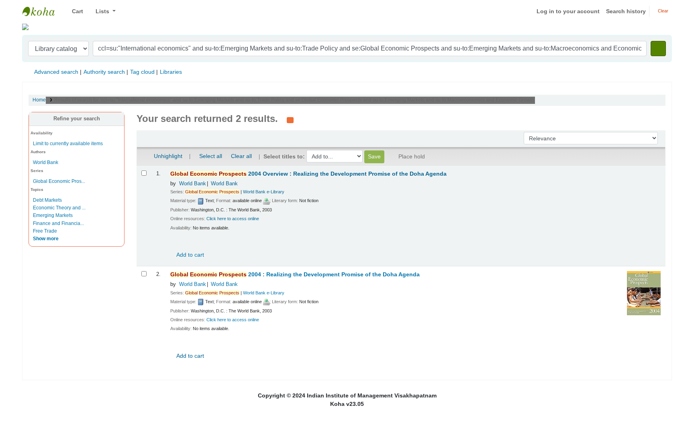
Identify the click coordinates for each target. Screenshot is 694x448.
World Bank (45, 162)
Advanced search (56, 72)
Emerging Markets (53, 215)
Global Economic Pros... (59, 181)
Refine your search (76, 119)
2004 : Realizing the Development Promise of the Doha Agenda (295, 275)
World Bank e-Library (263, 191)
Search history (626, 11)
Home (39, 100)
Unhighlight (167, 156)
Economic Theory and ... (59, 208)
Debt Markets (47, 200)
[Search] (658, 48)
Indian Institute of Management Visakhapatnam (42, 11)
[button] (74, 11)
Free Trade (45, 231)
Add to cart (189, 254)
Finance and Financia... (58, 223)
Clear (662, 10)
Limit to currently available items (68, 143)
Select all (210, 156)
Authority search (104, 72)
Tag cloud (142, 72)
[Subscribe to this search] (290, 119)
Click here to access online (232, 218)
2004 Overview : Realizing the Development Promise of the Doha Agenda (308, 174)
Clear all (241, 156)
